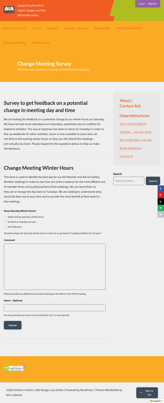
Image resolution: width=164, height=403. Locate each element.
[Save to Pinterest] (161, 195)
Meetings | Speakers (76, 28)
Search (117, 174)
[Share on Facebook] (161, 188)
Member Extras (41, 43)
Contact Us (126, 156)
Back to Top (149, 392)
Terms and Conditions (133, 124)
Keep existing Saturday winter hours (26, 217)
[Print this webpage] (161, 214)
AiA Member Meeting (128, 28)
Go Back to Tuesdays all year (22, 222)
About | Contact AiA (14, 28)
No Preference (15, 227)
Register (152, 3)
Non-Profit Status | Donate (136, 140)
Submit (13, 325)
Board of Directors (131, 148)
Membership (102, 28)
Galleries (52, 28)
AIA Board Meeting (14, 43)
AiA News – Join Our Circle (135, 132)
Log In (141, 3)
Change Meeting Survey (134, 116)
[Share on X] (161, 201)
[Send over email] (161, 208)
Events (37, 28)
